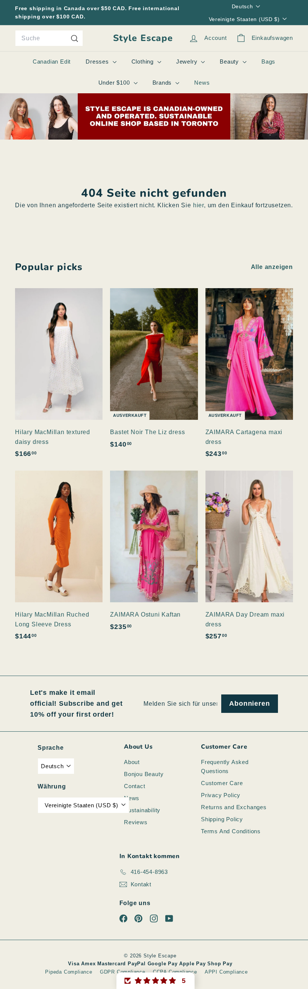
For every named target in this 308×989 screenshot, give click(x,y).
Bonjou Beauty (143, 774)
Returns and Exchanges (234, 807)
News (202, 82)
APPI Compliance (226, 972)
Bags (268, 61)
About (132, 762)
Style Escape (143, 38)
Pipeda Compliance (68, 972)
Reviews (136, 822)
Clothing (143, 61)
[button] (155, 980)
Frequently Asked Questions (225, 766)
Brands (163, 82)
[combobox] (49, 38)
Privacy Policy (220, 795)
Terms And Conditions (231, 831)
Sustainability (142, 810)
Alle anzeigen (272, 267)
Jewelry (187, 61)
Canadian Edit (52, 61)
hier (198, 205)
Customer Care (222, 783)
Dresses (98, 61)
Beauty (230, 61)
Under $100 (115, 82)
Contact (134, 786)
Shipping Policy (222, 819)
